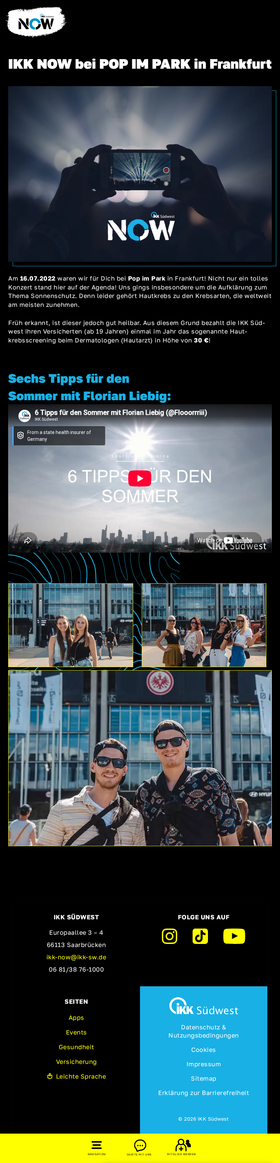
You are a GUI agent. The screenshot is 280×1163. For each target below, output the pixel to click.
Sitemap (203, 1078)
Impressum (203, 1064)
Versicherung (76, 1061)
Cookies (203, 1049)
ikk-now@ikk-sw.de (76, 957)
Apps (76, 1017)
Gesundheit (76, 1047)
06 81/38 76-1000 (76, 969)
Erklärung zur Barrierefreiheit (203, 1092)
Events (76, 1032)
